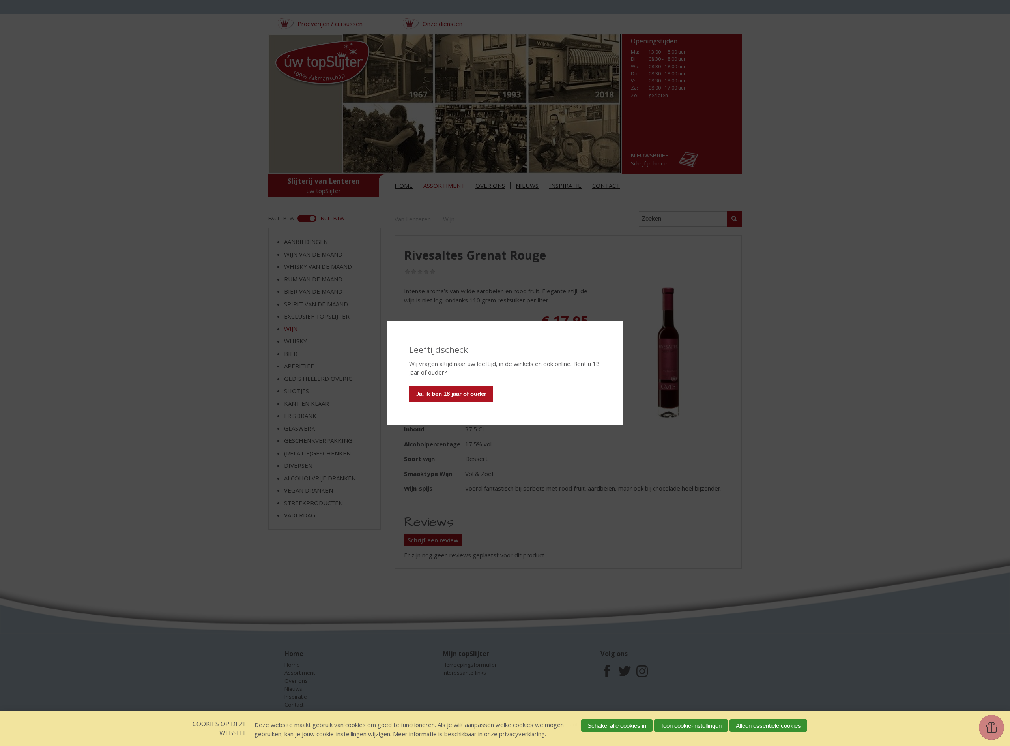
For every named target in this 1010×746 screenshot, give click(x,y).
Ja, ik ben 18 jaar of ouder (451, 393)
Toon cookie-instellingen (691, 725)
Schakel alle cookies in (616, 725)
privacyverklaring (522, 734)
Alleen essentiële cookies (768, 725)
